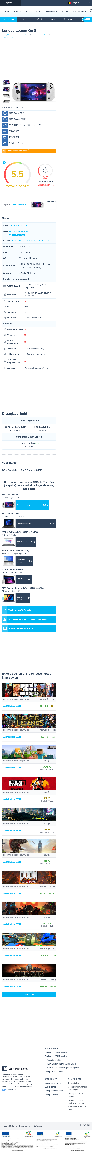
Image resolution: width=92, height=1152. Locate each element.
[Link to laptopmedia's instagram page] (88, 1126)
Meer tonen (29, 994)
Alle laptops (9, 19)
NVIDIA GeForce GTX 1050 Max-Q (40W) (20, 532)
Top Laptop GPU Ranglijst (56, 1056)
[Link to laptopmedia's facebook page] (81, 1126)
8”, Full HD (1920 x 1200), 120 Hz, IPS (30, 240)
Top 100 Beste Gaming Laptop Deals (60, 1064)
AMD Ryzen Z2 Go (18, 225)
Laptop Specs (24, 35)
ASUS (39, 19)
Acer (25, 19)
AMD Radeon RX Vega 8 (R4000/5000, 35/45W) (23, 588)
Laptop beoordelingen (54, 1091)
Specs (28, 11)
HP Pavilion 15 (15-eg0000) (14, 554)
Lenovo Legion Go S (40, 35)
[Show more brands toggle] (88, 19)
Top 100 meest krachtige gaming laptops (62, 1068)
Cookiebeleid (73, 1083)
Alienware (68, 19)
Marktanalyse (52, 11)
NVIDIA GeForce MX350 (12, 569)
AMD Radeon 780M (10, 513)
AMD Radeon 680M (18, 233)
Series (38, 11)
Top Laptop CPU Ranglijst (56, 1052)
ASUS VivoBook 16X (11, 591)
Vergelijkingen (79, 11)
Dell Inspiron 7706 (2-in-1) (13, 572)
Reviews (17, 11)
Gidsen (65, 11)
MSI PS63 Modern (9, 535)
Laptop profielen (51, 1095)
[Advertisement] (29, 60)
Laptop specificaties (53, 1083)
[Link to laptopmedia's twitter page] (84, 1126)
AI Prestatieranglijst (53, 1060)
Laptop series (50, 1087)
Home (6, 11)
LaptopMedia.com (9, 35)
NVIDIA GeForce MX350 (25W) (15, 551)
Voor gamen (19, 204)
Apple (53, 19)
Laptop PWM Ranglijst (54, 1072)
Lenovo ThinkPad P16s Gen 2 (15, 516)
